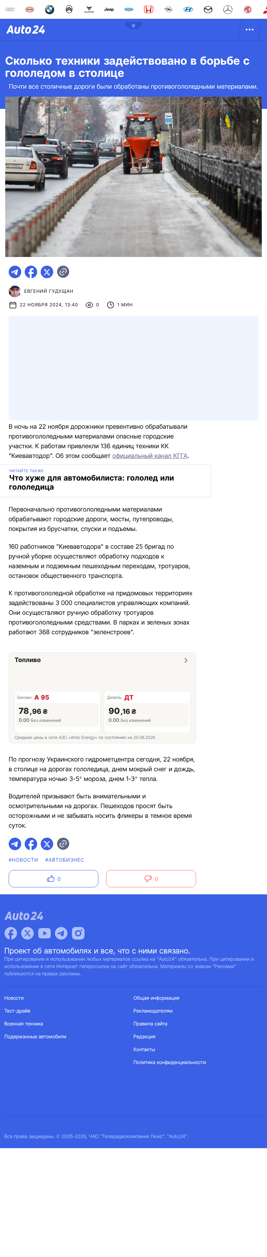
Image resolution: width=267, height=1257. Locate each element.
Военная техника (24, 1024)
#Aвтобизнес (64, 860)
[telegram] (15, 272)
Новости (14, 998)
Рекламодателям (153, 1011)
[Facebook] (11, 933)
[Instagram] (78, 933)
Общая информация (156, 998)
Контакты (144, 1050)
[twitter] (47, 272)
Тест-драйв (18, 1011)
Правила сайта (151, 1024)
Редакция (144, 1037)
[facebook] (31, 272)
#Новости (23, 860)
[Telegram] (61, 933)
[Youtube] (44, 933)
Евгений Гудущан (48, 291)
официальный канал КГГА (149, 456)
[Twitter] (27, 933)
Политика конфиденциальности (170, 1062)
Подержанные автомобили (35, 1037)
